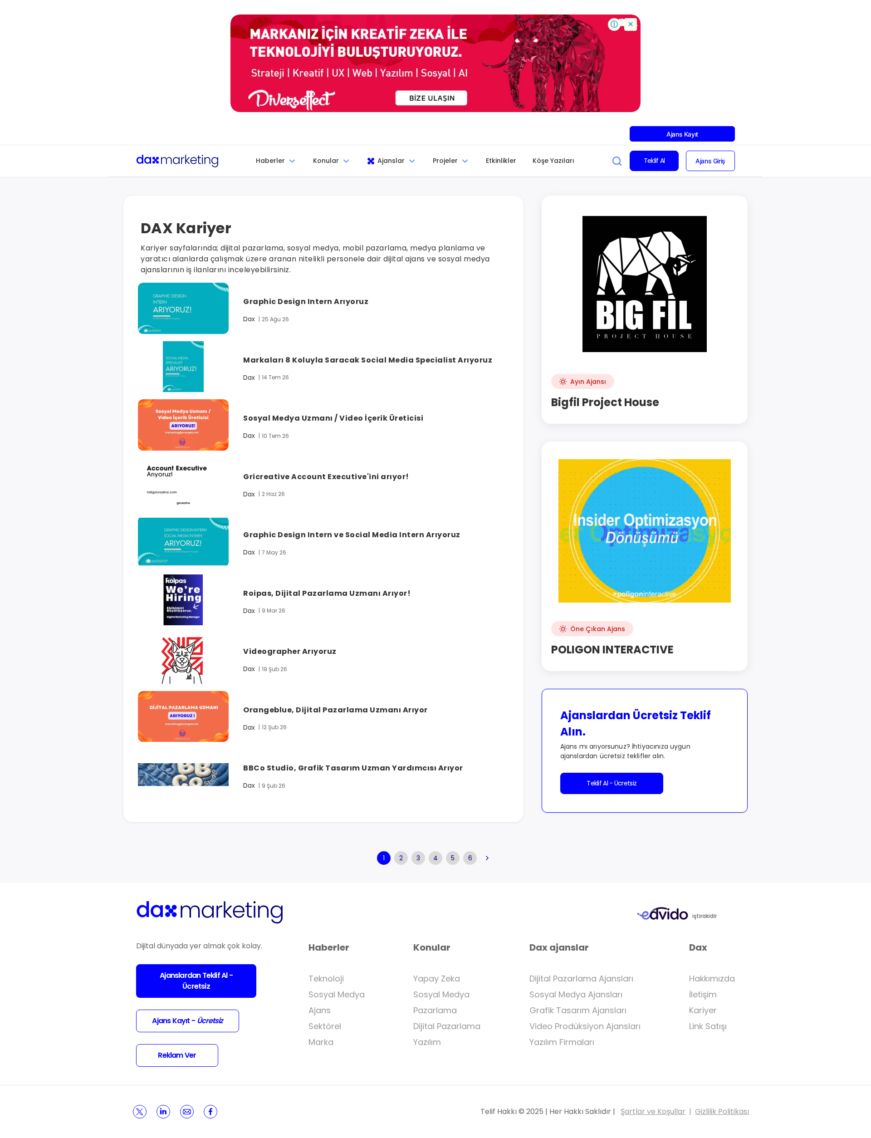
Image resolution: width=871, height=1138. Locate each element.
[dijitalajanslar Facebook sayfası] (210, 1112)
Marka (320, 1042)
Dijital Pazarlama (446, 1026)
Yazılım (427, 1042)
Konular (326, 160)
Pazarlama (435, 1010)
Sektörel (324, 1026)
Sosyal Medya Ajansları (575, 994)
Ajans (319, 1010)
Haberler (270, 160)
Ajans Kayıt (682, 134)
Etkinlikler (501, 160)
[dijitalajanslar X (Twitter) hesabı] (140, 1112)
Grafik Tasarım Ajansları (577, 1010)
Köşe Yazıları (553, 160)
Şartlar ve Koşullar (653, 1111)
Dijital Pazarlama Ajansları (581, 978)
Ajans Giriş (710, 161)
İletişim (703, 994)
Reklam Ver (177, 1055)
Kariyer (703, 1010)
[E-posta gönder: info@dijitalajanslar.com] (187, 1112)
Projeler (445, 160)
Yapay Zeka (436, 978)
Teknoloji (326, 978)
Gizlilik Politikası (722, 1111)
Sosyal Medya (336, 994)
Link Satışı (708, 1026)
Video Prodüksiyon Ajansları (585, 1026)
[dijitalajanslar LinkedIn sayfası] (163, 1112)
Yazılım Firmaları (561, 1042)
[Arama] (617, 161)
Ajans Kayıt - (187, 1020)
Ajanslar (391, 160)
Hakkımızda (712, 978)
